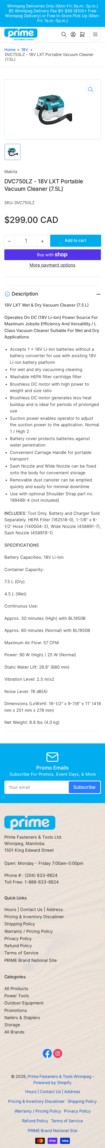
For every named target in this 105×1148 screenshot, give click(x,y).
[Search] (64, 34)
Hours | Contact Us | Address (33, 909)
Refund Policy (18, 945)
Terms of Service (21, 952)
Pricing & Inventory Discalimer (34, 916)
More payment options (52, 265)
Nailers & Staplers (22, 1017)
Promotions (15, 1010)
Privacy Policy (18, 938)
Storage (12, 1024)
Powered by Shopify (52, 1082)
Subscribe (84, 787)
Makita (10, 171)
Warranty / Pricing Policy (28, 931)
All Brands (14, 1032)
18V (24, 49)
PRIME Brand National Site (30, 960)
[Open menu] (95, 34)
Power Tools (16, 995)
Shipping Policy (19, 923)
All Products (16, 988)
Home (10, 49)
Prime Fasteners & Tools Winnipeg (59, 1076)
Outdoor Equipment (24, 1002)
